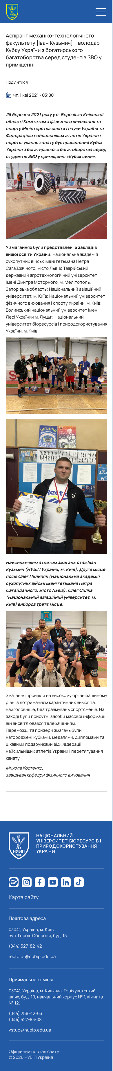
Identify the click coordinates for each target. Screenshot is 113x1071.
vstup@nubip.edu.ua (30, 1030)
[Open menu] (100, 12)
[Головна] (12, 12)
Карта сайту (24, 897)
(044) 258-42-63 (25, 1013)
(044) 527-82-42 (25, 946)
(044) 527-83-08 (25, 1019)
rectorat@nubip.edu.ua (32, 956)
